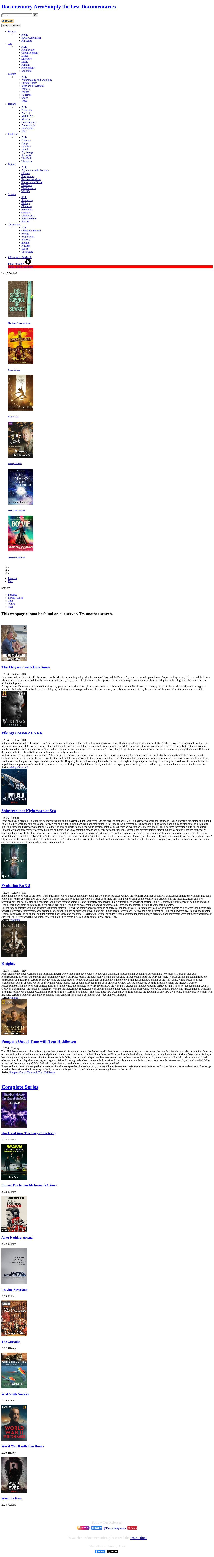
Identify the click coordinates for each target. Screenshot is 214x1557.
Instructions (138, 1538)
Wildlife (25, 191)
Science (12, 194)
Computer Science (31, 230)
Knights (8, 963)
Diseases (26, 140)
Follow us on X (16, 263)
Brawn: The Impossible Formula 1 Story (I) (25, 464)
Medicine (13, 134)
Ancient (25, 113)
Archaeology (28, 125)
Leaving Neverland (14, 1289)
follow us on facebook (20, 257)
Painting (25, 64)
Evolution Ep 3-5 (15, 885)
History (12, 103)
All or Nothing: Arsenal (17, 1237)
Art (10, 43)
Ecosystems (27, 176)
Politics (25, 91)
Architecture (27, 49)
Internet (25, 242)
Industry (25, 239)
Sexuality (26, 155)
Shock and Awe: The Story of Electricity (28, 1133)
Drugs (24, 143)
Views (11, 603)
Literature (26, 58)
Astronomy (27, 200)
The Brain (26, 158)
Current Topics (29, 82)
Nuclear (25, 245)
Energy (25, 233)
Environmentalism (31, 179)
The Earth (26, 185)
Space (24, 248)
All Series (26, 40)
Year (10, 606)
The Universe (28, 188)
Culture (12, 73)
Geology (26, 212)
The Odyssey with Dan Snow (25, 667)
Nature (11, 164)
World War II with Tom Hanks (22, 1446)
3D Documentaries (31, 37)
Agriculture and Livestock (35, 170)
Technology (14, 224)
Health (24, 149)
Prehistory (26, 110)
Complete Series (19, 1087)
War (23, 131)
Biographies (27, 128)
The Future (27, 251)
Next (10, 581)
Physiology (27, 152)
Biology (25, 203)
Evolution (14, 919)
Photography (28, 67)
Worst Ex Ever (11, 1498)
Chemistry (26, 206)
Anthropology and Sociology (36, 79)
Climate (25, 173)
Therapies (26, 161)
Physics (25, 221)
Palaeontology (28, 218)
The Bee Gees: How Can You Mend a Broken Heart (28, 510)
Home (24, 34)
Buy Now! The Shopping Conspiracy (22, 557)
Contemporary (29, 122)
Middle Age (27, 116)
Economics (27, 209)
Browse (12, 31)
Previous (12, 578)
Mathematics (28, 215)
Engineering (27, 236)
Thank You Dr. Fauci (16, 370)
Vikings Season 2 (18, 767)
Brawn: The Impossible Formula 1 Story (29, 1185)
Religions (26, 94)
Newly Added (15, 597)
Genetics (26, 146)
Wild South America (15, 1394)
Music (24, 61)
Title (10, 600)
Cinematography (30, 52)
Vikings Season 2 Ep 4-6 (21, 733)
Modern (25, 119)
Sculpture (26, 70)
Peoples (25, 88)
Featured (12, 594)
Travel (24, 100)
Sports (24, 97)
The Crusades (10, 1341)
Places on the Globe (31, 182)
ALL (24, 46)
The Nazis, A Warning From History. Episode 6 (27, 323)
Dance (24, 55)
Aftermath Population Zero (19, 417)
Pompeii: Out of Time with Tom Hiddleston (38, 1041)
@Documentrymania (115, 1528)
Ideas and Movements (32, 85)
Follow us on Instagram (20, 266)
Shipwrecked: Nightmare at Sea (28, 811)
